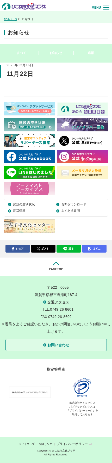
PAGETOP (56, 269)
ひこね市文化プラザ (24, 6)
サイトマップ (27, 444)
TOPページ (10, 19)
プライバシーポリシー (72, 444)
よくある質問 (70, 211)
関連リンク (45, 444)
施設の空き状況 (24, 204)
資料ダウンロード (73, 204)
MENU (96, 7)
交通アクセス (58, 302)
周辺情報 (19, 211)
